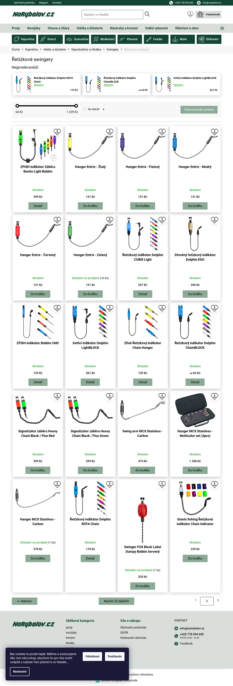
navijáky (71, 632)
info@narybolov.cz (192, 628)
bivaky (70, 643)
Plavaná (132, 39)
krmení (70, 638)
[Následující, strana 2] (207, 601)
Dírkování (212, 39)
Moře (183, 39)
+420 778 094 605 (192, 634)
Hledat (147, 14)
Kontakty (57, 2)
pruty (69, 627)
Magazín (43, 2)
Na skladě (96, 109)
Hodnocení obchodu (133, 638)
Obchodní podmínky (24, 2)
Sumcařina (81, 39)
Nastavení (19, 671)
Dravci (52, 39)
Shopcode (130, 680)
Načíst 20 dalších (116, 601)
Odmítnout (92, 656)
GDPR (124, 632)
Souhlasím (115, 656)
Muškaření (107, 39)
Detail (38, 206)
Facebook (186, 643)
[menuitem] (16, 28)
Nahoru (26, 601)
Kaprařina (27, 39)
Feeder (158, 39)
